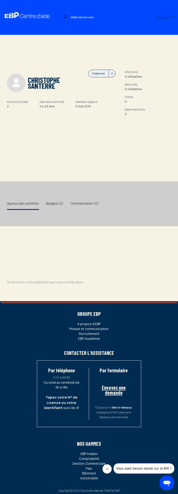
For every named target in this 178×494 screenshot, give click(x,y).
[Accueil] (31, 10)
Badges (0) (54, 203)
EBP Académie (89, 338)
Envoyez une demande (114, 390)
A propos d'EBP (89, 324)
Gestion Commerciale (89, 463)
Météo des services (82, 17)
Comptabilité (89, 458)
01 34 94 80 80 (61, 377)
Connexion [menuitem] (165, 18)
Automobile (89, 478)
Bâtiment (89, 473)
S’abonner (98, 73)
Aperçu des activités (23, 203)
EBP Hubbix (89, 453)
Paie (89, 468)
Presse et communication (89, 329)
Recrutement (89, 333)
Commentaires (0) (84, 203)
